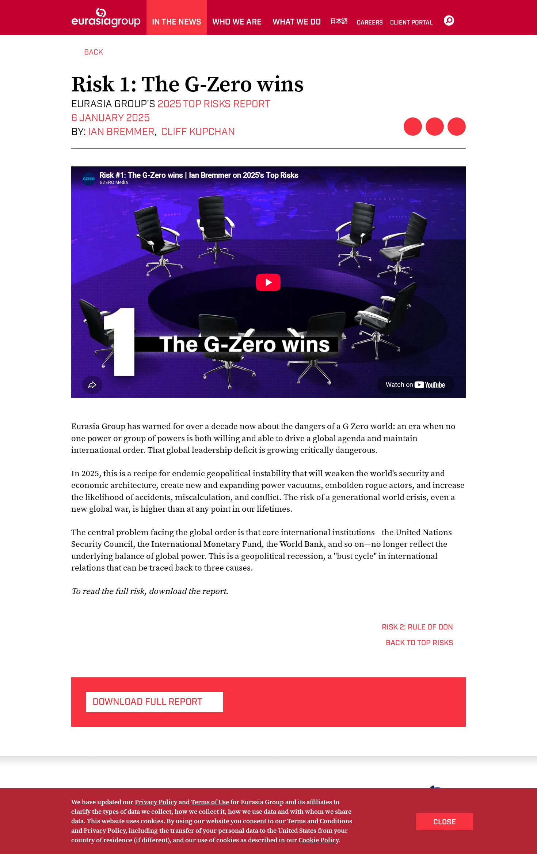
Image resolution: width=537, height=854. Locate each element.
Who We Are (237, 22)
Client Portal (411, 23)
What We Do (297, 22)
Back (93, 52)
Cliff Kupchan (198, 132)
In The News (176, 22)
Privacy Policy (156, 801)
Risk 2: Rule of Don (417, 627)
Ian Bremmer (121, 132)
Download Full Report (147, 702)
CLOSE (444, 822)
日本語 (339, 21)
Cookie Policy (318, 839)
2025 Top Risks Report (212, 104)
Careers (370, 23)
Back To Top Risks (419, 643)
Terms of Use (210, 801)
